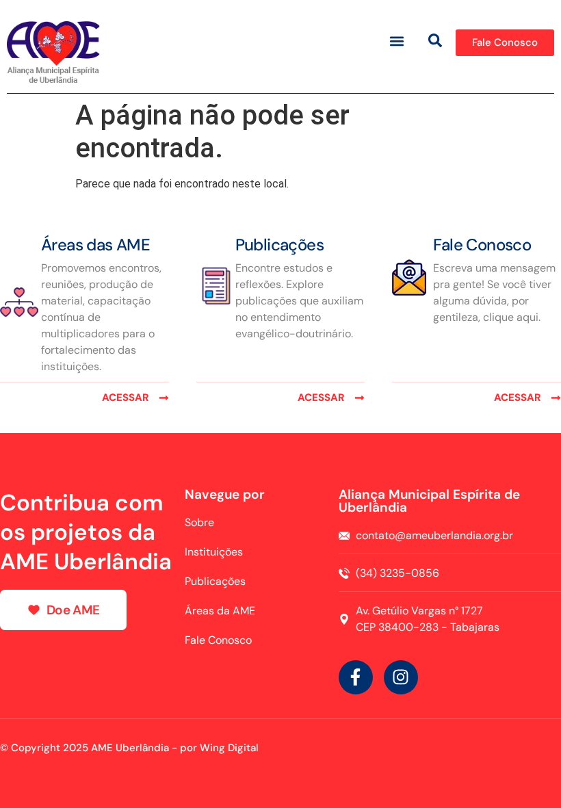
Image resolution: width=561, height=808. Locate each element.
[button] (397, 40)
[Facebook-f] (356, 677)
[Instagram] (401, 677)
